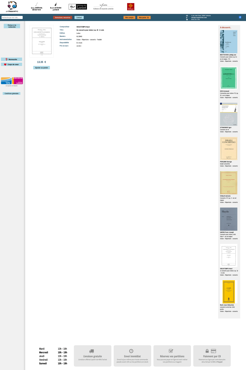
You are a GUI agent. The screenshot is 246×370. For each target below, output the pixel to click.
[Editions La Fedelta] (104, 11)
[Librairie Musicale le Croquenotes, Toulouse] (78, 9)
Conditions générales (11, 93)
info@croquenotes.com (199, 17)
